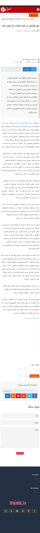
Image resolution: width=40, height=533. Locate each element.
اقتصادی (26, 69)
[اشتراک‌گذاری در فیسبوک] (34, 396)
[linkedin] (22, 511)
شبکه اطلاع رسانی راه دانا (24, 123)
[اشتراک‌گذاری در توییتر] (29, 396)
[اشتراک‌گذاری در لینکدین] (7, 396)
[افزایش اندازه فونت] (20, 62)
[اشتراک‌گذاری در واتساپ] (23, 396)
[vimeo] (5, 511)
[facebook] (34, 511)
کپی (34, 391)
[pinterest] (17, 511)
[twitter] (28, 511)
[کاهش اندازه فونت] (13, 62)
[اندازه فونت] (16, 62)
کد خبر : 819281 (31, 62)
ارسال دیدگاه (20, 453)
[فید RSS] (12, 396)
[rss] (11, 511)
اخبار (33, 69)
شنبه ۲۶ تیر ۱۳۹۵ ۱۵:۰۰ (29, 59)
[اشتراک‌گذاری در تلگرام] (18, 396)
